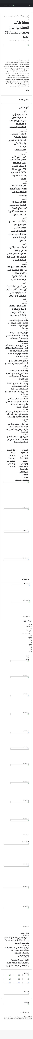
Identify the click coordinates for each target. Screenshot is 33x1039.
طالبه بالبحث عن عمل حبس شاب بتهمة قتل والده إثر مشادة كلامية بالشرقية (17, 728)
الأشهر (27, 655)
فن (23, 15)
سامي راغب (19, 40)
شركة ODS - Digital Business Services (14, 1018)
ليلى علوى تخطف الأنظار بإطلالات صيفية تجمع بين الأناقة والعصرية (18, 310)
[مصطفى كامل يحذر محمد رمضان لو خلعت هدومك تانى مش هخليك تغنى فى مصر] (21, 602)
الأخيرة (27, 657)
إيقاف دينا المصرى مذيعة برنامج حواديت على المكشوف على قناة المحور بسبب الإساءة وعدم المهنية (17, 231)
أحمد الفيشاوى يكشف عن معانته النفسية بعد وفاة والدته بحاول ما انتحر (18, 525)
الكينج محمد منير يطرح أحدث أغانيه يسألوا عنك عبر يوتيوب (18, 190)
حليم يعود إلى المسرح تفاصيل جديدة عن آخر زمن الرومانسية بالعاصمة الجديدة (18, 120)
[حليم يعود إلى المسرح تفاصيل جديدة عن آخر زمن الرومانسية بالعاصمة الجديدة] (19, 661)
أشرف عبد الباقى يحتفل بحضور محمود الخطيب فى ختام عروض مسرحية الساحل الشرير (17, 253)
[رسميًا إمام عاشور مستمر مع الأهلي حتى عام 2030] (19, 733)
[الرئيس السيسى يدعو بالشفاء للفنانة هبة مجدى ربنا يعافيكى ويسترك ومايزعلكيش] (19, 677)
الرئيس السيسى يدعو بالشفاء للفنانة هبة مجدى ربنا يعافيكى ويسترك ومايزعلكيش (17, 142)
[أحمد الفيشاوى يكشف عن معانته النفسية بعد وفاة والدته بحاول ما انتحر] (16, 509)
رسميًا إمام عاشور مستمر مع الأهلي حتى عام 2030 (18, 744)
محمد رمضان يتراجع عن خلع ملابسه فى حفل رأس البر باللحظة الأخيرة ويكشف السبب (17, 273)
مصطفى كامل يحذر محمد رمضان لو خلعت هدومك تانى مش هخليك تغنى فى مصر (17, 613)
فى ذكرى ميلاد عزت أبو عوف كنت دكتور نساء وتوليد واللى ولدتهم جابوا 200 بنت (17, 292)
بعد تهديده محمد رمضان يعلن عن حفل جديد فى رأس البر (16, 575)
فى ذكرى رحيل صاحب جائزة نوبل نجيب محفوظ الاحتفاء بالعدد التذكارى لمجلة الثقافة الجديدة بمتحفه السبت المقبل (18, 167)
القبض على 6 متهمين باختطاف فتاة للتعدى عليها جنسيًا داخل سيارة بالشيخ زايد (17, 708)
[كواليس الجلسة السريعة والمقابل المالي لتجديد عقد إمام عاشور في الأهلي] (7, 983)
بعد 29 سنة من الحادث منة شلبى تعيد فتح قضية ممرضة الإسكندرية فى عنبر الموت (17, 208)
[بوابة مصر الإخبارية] (9, 5)
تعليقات (27, 659)
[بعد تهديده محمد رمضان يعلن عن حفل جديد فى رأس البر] (16, 560)
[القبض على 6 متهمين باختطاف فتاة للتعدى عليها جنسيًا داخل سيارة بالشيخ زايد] (19, 696)
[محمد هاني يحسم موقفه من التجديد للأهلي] (25, 979)
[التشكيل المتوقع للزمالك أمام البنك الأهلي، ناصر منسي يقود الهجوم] (25, 983)
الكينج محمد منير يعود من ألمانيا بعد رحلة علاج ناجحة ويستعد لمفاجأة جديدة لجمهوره (18, 501)
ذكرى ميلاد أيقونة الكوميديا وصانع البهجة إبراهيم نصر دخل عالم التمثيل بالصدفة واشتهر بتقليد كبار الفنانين (16, 551)
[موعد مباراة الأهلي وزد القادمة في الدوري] (16, 983)
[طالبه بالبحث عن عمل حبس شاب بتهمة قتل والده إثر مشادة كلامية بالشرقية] (19, 714)
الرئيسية (27, 15)
